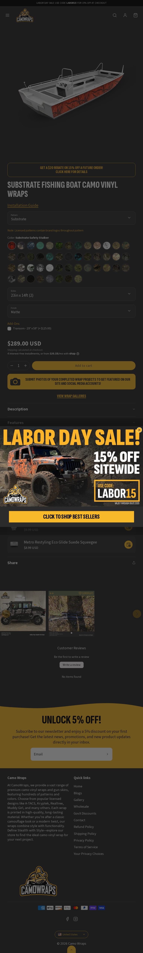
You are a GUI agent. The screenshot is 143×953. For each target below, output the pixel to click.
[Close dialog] (139, 430)
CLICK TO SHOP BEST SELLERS (71, 516)
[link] (71, 466)
